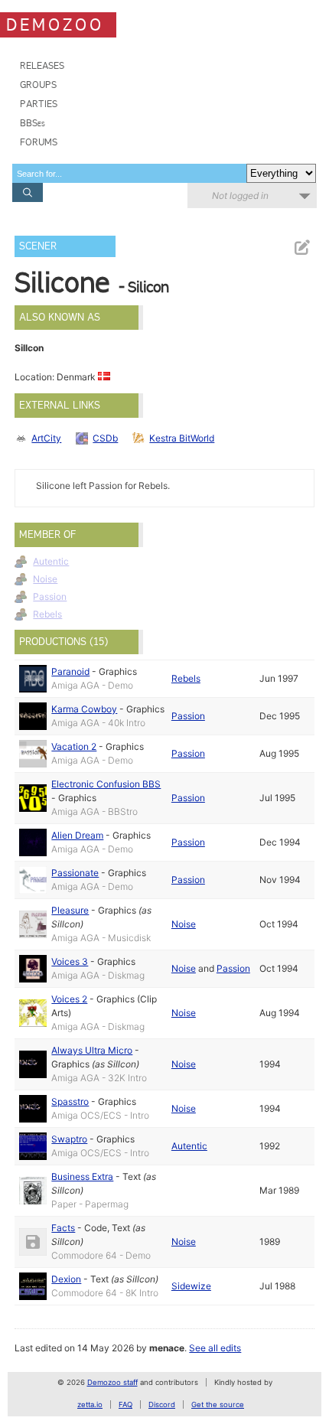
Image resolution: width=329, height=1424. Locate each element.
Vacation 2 (73, 746)
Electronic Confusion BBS (106, 784)
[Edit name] (301, 247)
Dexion (66, 1279)
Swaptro (69, 1139)
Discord (161, 1404)
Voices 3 (69, 961)
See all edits (215, 1348)
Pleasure (70, 910)
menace (166, 1348)
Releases (42, 65)
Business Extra (82, 1176)
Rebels (47, 614)
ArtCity (46, 438)
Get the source (217, 1404)
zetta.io (90, 1404)
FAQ (125, 1404)
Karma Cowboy (84, 709)
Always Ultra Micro (91, 1050)
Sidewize (191, 1286)
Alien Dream (77, 835)
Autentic (51, 561)
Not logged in (240, 195)
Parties (38, 103)
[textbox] (129, 173)
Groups (38, 84)
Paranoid (70, 671)
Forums (38, 142)
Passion (50, 596)
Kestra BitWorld (181, 438)
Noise (45, 579)
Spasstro (70, 1101)
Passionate (75, 872)
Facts (63, 1227)
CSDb (105, 438)
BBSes (32, 123)
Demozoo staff (112, 1382)
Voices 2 (69, 999)
